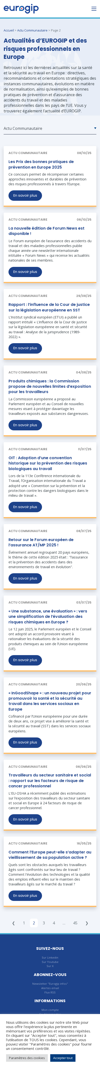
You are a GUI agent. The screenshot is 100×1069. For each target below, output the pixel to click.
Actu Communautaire (32, 30)
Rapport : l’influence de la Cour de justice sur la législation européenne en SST (49, 307)
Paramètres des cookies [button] (27, 1058)
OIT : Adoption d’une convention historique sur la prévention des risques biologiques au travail (47, 463)
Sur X (50, 966)
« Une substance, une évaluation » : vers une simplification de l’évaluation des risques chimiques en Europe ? (47, 616)
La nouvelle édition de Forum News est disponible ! (46, 230)
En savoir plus (25, 195)
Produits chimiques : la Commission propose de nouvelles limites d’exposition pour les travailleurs (49, 386)
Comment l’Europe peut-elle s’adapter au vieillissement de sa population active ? (49, 854)
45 (75, 923)
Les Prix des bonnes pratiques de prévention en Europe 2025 (41, 164)
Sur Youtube (50, 962)
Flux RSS (50, 992)
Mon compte (50, 1010)
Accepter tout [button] (63, 1058)
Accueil (9, 30)
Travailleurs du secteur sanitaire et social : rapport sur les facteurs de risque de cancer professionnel (49, 780)
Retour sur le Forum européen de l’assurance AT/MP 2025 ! (41, 542)
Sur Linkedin (50, 957)
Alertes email (50, 988)
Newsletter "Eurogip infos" (50, 983)
